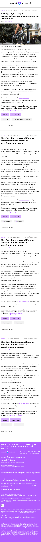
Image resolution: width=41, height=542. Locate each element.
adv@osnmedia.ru (19, 466)
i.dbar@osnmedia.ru (15, 495)
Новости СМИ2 (7, 126)
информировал (24, 98)
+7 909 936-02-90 (31, 495)
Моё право (29, 447)
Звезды (4, 445)
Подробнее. (4, 486)
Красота (4, 448)
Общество (19, 447)
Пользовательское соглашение (10, 489)
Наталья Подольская (22, 119)
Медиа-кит (17, 469)
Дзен (5, 114)
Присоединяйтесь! (16, 110)
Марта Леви (8, 21)
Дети (3, 10)
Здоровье (20, 445)
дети (6, 119)
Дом (12, 447)
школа (19, 221)
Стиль (28, 445)
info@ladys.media (10, 460)
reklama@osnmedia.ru (7, 466)
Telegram (16, 114)
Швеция (7, 221)
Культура (5, 447)
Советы (12, 445)
